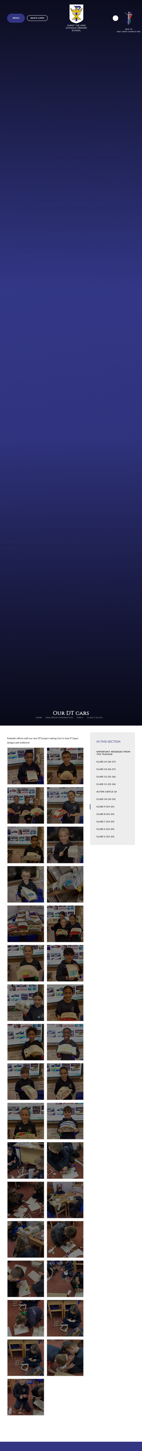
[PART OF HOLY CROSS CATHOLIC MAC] (129, 18)
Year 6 (80, 718)
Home (39, 718)
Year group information (59, 718)
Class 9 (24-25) (95, 718)
